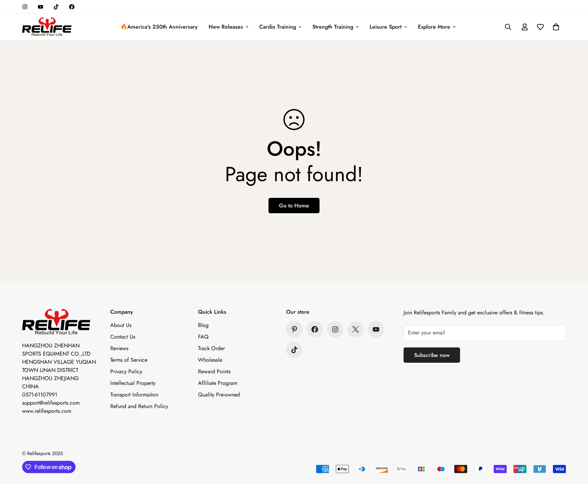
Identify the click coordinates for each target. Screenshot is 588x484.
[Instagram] (25, 7)
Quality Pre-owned (219, 395)
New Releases (226, 27)
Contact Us (122, 337)
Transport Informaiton (134, 395)
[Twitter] (355, 329)
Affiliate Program (217, 383)
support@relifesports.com (51, 403)
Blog (203, 325)
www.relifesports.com (46, 411)
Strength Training (332, 27)
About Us (120, 325)
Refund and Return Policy (139, 406)
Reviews (119, 348)
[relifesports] (46, 27)
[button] (556, 27)
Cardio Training (277, 27)
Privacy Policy (126, 371)
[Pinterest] (294, 329)
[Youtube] (40, 7)
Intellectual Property (133, 383)
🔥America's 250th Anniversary (159, 27)
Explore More (434, 27)
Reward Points (214, 371)
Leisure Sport (386, 27)
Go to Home (294, 205)
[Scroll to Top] (575, 447)
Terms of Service (128, 360)
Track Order (211, 348)
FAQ (203, 337)
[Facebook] (72, 7)
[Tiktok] (56, 7)
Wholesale (210, 360)
